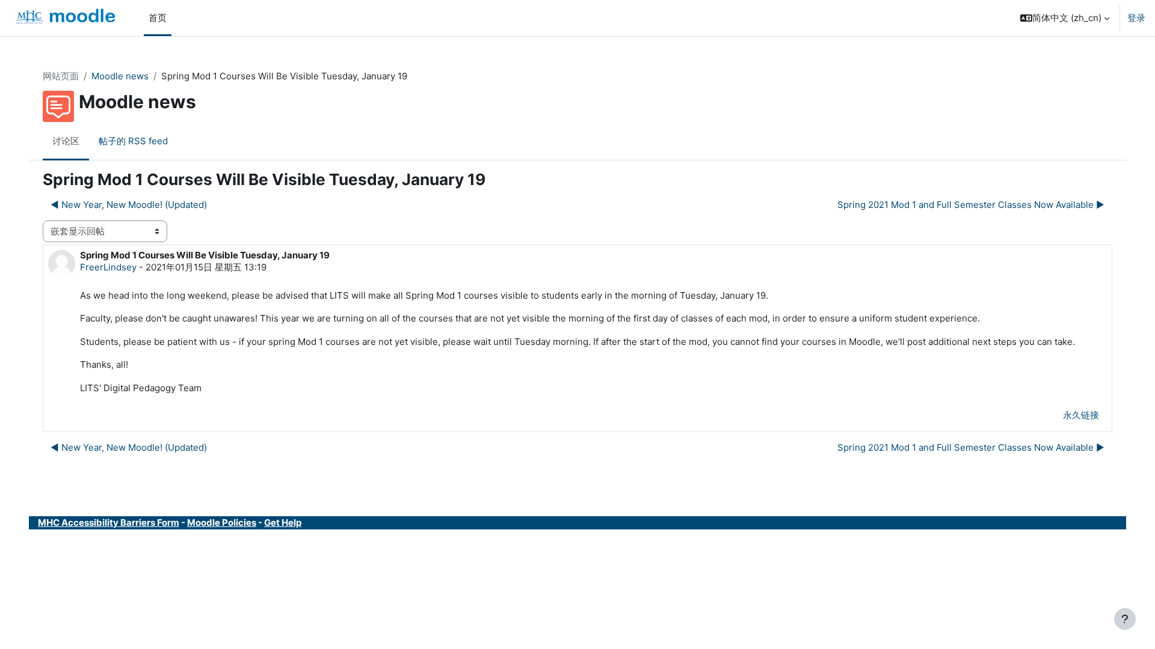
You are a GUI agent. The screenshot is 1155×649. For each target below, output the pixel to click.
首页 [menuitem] (158, 17)
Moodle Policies (221, 522)
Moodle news (120, 76)
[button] (1064, 18)
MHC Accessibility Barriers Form (108, 522)
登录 (1136, 17)
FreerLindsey (108, 267)
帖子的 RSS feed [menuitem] (133, 141)
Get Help (282, 522)
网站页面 (61, 76)
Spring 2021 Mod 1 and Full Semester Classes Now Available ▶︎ (970, 204)
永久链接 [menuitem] (1081, 415)
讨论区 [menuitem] (65, 141)
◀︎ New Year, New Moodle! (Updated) (129, 204)
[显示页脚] (1125, 619)
